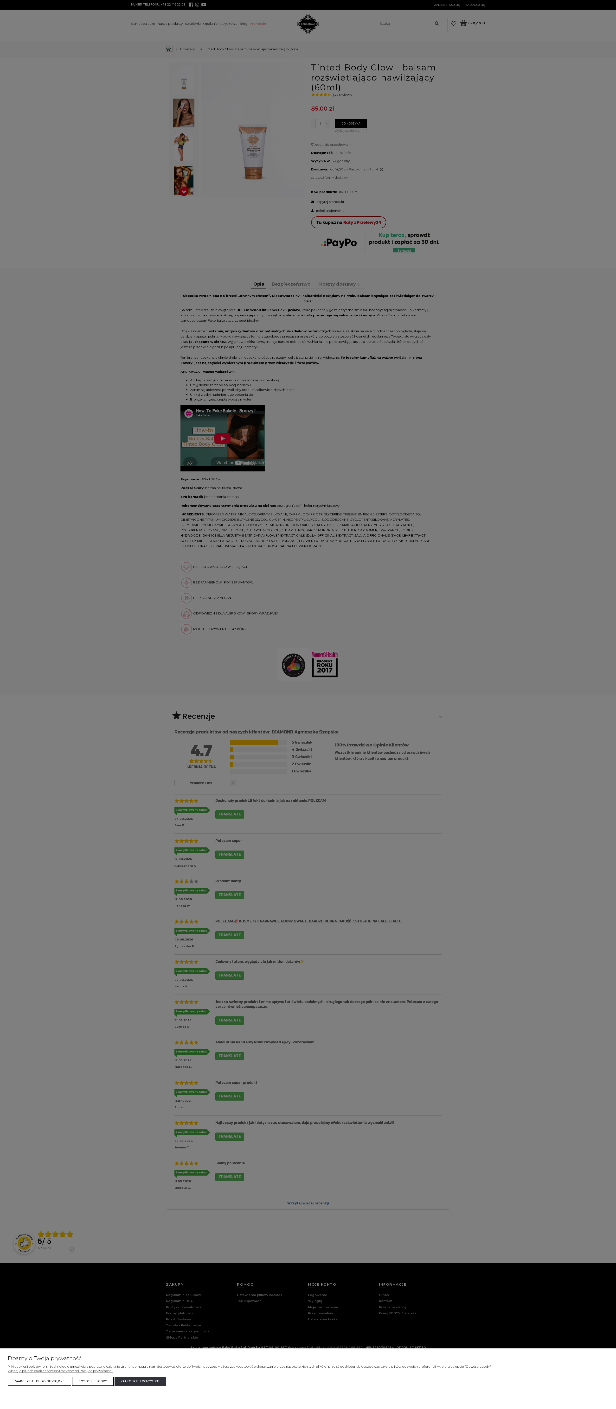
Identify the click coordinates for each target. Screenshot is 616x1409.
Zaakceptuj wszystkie (140, 1381)
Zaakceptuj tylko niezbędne (39, 1381)
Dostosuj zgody (92, 1381)
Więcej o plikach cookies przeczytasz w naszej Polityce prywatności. (60, 1371)
